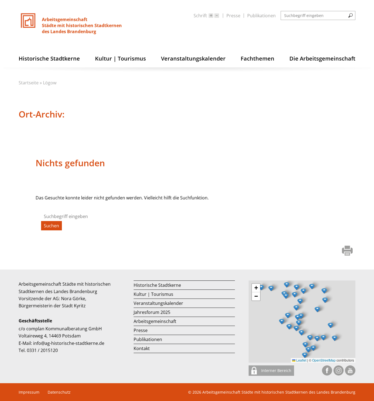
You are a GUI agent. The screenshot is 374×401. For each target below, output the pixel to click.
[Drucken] (347, 251)
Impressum (29, 392)
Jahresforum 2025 (152, 312)
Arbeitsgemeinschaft (155, 321)
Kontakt (142, 348)
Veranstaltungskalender (158, 303)
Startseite (29, 83)
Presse (233, 16)
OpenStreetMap (324, 360)
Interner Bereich (275, 370)
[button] (317, 309)
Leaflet (300, 360)
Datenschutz (59, 392)
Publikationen (261, 16)
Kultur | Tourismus (153, 294)
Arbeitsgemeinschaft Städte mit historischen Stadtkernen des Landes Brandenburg (278, 392)
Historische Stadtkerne (157, 285)
